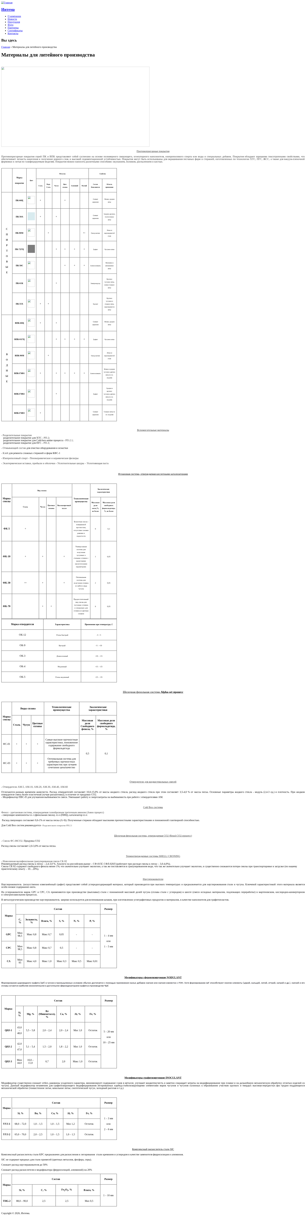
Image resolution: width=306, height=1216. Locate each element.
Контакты (13, 33)
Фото (10, 24)
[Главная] (6, 2)
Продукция (14, 22)
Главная (5, 47)
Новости (12, 19)
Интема (8, 9)
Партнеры (13, 27)
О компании (14, 16)
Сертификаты (15, 30)
